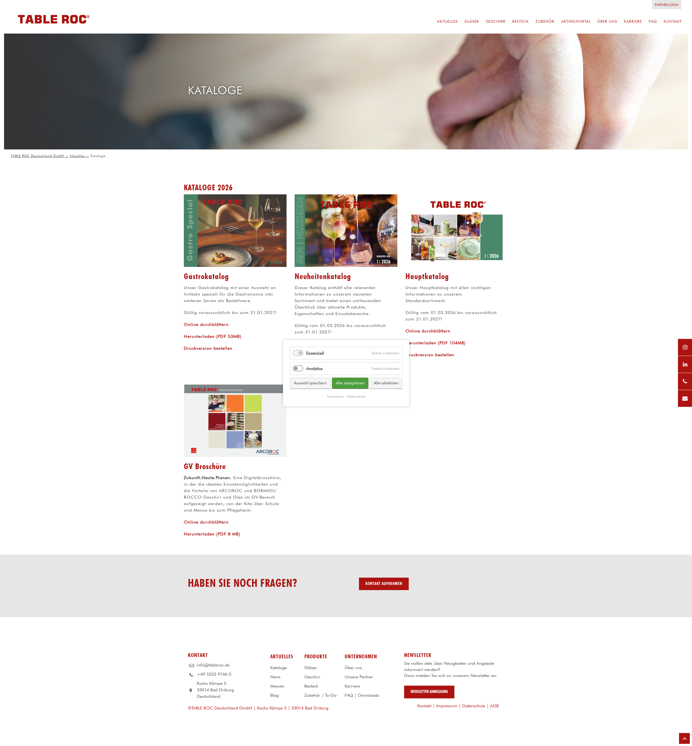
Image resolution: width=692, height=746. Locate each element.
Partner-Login (666, 5)
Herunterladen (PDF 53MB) (212, 336)
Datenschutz (473, 705)
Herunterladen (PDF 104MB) (435, 342)
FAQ (349, 695)
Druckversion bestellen (208, 348)
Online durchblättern (206, 324)
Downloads (368, 695)
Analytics (314, 368)
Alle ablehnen (386, 383)
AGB (494, 705)
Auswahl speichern (310, 383)
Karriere (352, 686)
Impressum (446, 705)
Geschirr (312, 676)
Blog (274, 695)
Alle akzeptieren (350, 383)
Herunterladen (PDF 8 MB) (212, 533)
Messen (277, 686)
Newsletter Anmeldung (429, 691)
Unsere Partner (359, 676)
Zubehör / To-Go (320, 695)
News (275, 676)
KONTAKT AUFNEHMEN (383, 583)
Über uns (353, 667)
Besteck (311, 686)
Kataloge (278, 667)
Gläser (310, 667)
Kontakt (424, 705)
